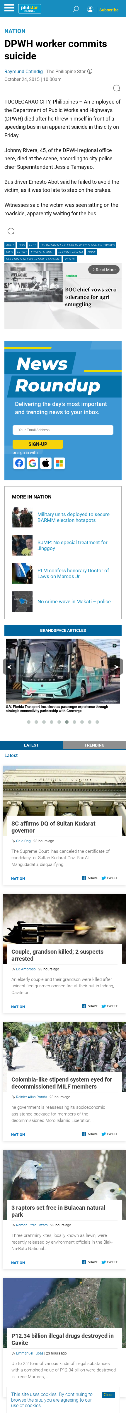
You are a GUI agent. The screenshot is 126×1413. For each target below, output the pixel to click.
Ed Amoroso (26, 969)
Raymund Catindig (23, 71)
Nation (14, 31)
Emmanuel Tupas (29, 1353)
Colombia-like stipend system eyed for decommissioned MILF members (61, 1083)
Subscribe (109, 10)
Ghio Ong (23, 841)
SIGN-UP (37, 444)
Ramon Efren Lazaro (32, 1225)
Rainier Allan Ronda (31, 1097)
